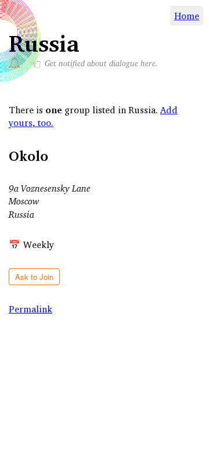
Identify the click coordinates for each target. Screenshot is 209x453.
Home (186, 15)
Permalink (30, 309)
